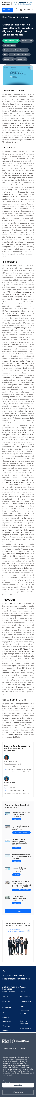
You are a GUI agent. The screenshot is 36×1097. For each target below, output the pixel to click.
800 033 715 (10, 767)
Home (4, 17)
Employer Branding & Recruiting (15, 50)
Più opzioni (18, 1092)
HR (5, 54)
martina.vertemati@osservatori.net (18, 769)
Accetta (18, 1085)
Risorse (12, 17)
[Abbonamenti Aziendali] (28, 930)
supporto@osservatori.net (15, 790)
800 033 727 (11, 788)
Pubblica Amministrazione (19, 54)
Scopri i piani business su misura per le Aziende (15, 931)
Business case (22, 17)
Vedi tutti (18, 911)
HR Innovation (9, 45)
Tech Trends (8, 59)
